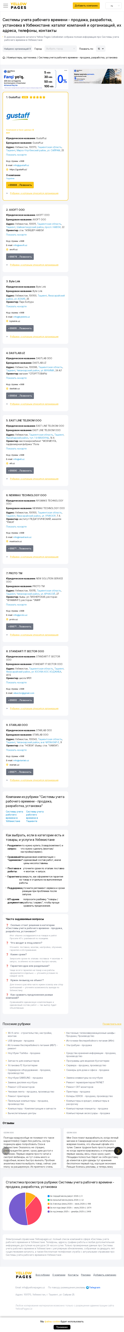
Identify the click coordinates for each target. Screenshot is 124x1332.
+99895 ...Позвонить (20, 328)
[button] (35, 193)
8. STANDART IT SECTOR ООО (25, 651)
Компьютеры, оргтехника (21, 57)
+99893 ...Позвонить (20, 700)
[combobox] (113, 5)
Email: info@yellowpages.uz (30, 1287)
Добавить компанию (86, 5)
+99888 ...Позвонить (20, 185)
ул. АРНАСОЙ (48, 593)
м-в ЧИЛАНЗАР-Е (50, 742)
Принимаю (62, 1327)
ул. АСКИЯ (19, 298)
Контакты (73, 1274)
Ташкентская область (50, 147)
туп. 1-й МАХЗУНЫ (39, 437)
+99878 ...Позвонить (20, 256)
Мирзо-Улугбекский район (31, 150)
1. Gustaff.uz (16, 97)
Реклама (86, 1274)
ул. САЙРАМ (53, 150)
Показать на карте (16, 154)
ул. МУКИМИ (47, 370)
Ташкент (10, 150)
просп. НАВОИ (52, 227)
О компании (58, 1274)
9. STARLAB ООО (17, 725)
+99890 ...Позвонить (20, 470)
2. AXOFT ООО (15, 209)
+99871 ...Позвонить (19, 548)
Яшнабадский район (17, 437)
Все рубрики (43, 1274)
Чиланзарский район (28, 370)
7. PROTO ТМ (14, 573)
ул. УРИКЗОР (49, 515)
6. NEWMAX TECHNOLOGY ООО (26, 495)
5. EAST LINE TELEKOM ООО (23, 420)
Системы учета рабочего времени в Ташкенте (34, 816)
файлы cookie (52, 1321)
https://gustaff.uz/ (18, 169)
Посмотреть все (112, 1023)
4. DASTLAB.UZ (15, 353)
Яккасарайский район (29, 515)
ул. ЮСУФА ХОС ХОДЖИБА (46, 671)
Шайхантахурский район (30, 227)
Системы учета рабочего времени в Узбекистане (14, 816)
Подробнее (10, 178)
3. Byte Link (13, 281)
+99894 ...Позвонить (20, 395)
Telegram (94, 1287)
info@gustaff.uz (21, 165)
